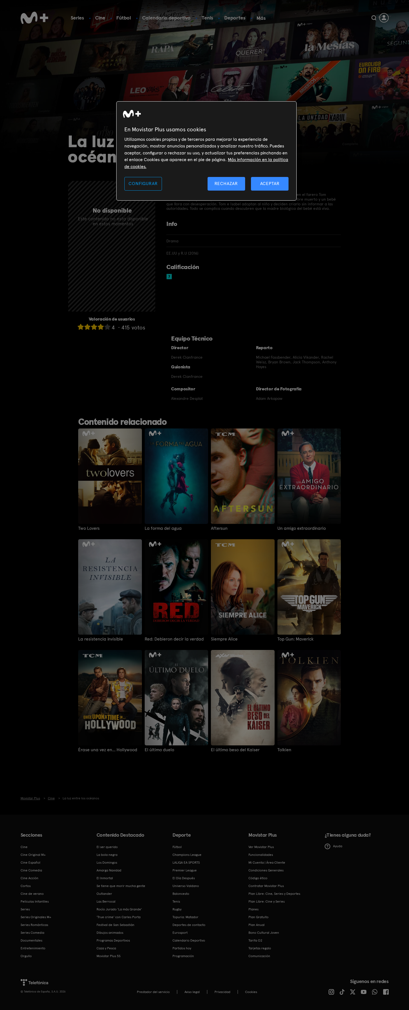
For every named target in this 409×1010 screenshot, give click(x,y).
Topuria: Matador (185, 917)
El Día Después (184, 878)
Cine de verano (32, 894)
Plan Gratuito (258, 917)
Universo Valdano (186, 886)
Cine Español (30, 862)
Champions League (187, 855)
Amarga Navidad (109, 870)
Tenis (207, 18)
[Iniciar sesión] (384, 18)
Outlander (104, 894)
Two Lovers (89, 528)
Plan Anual (256, 925)
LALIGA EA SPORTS (186, 862)
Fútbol (123, 18)
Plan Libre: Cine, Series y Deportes (274, 894)
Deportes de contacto (189, 925)
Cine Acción (29, 878)
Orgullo (26, 956)
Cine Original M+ (33, 855)
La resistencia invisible (100, 639)
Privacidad (222, 992)
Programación (183, 956)
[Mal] (87, 327)
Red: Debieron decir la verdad (174, 639)
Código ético (257, 878)
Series (77, 18)
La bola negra (107, 855)
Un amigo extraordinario (301, 528)
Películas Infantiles (35, 901)
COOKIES (251, 992)
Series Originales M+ (36, 917)
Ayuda (337, 846)
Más (261, 18)
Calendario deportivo (166, 18)
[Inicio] (34, 18)
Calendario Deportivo (189, 940)
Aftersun (219, 528)
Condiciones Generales (266, 870)
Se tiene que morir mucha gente (121, 886)
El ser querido (107, 847)
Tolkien (284, 749)
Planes (253, 909)
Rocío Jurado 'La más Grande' (119, 909)
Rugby (177, 909)
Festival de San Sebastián (115, 925)
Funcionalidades (260, 855)
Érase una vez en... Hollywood (107, 749)
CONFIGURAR (143, 183)
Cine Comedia (31, 870)
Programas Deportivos (113, 940)
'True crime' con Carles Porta (119, 917)
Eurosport (180, 933)
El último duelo (159, 749)
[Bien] (101, 327)
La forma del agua (163, 528)
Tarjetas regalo (259, 948)
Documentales (31, 940)
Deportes (234, 18)
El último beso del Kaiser (235, 749)
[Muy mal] (81, 327)
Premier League (185, 870)
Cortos (26, 886)
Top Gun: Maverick (295, 639)
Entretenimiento (33, 948)
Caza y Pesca (106, 948)
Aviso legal (192, 992)
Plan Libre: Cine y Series (266, 901)
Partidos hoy (182, 948)
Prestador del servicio (153, 992)
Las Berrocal (106, 901)
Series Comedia (32, 933)
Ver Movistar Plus (261, 847)
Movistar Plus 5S (108, 956)
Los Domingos (107, 862)
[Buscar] (373, 17)
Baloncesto (181, 894)
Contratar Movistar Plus (266, 886)
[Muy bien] (107, 327)
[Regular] (94, 327)
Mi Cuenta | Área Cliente (266, 862)
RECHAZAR (226, 183)
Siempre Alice (224, 639)
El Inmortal (105, 878)
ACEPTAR (270, 183)
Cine (100, 18)
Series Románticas (34, 925)
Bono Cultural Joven (263, 933)
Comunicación (259, 956)
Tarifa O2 (255, 940)
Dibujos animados (110, 933)
